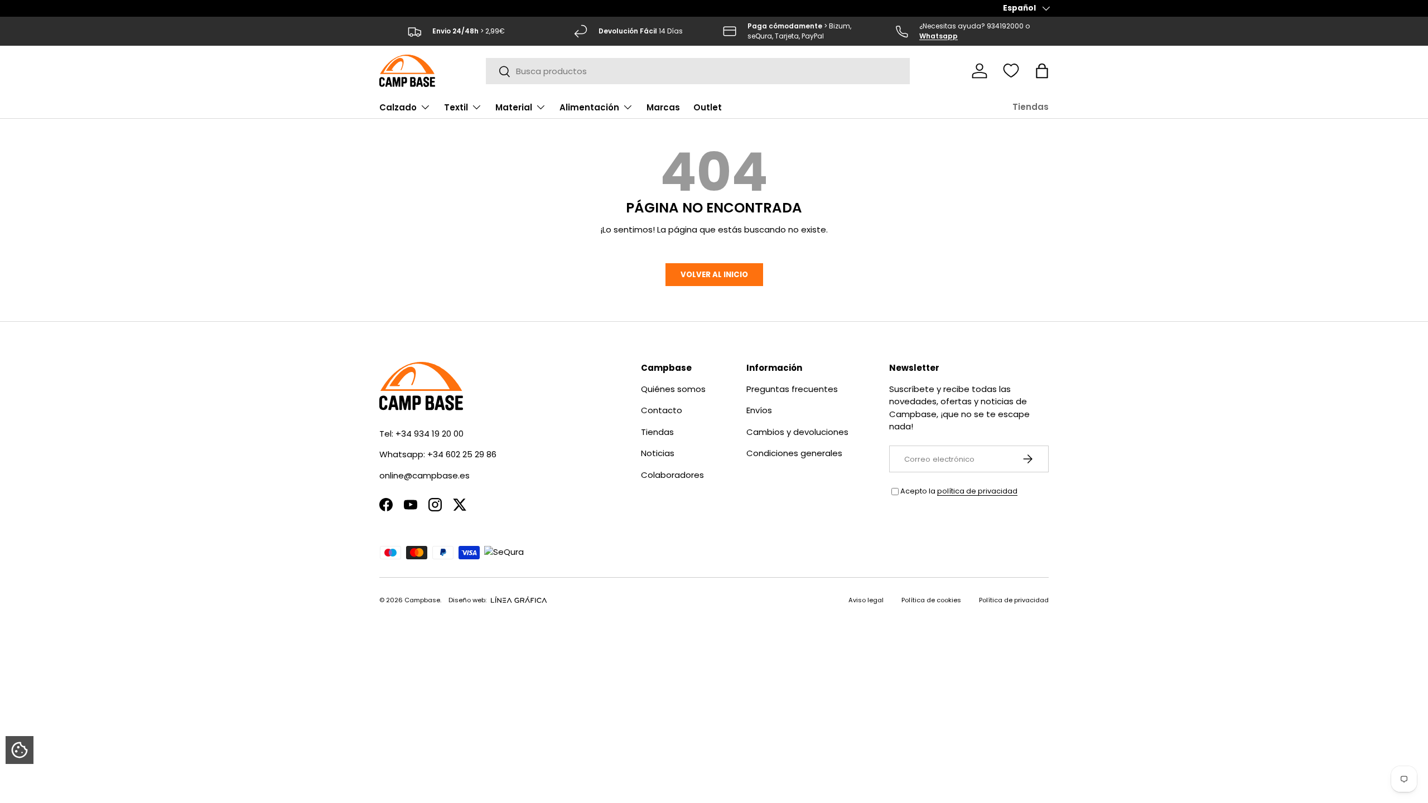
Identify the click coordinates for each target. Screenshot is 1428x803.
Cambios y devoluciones (797, 432)
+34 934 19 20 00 (429, 433)
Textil (456, 107)
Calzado (398, 107)
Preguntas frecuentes (792, 389)
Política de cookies (931, 600)
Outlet (707, 107)
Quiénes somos (673, 389)
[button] (1042, 71)
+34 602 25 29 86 (461, 454)
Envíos (759, 410)
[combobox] (698, 71)
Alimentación (589, 107)
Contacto (661, 410)
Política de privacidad (1014, 600)
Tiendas (1030, 107)
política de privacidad (977, 491)
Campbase (422, 600)
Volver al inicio (714, 274)
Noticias (657, 453)
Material (513, 107)
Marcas (663, 107)
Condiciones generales (794, 453)
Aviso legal (866, 600)
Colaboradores (672, 475)
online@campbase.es (424, 475)
